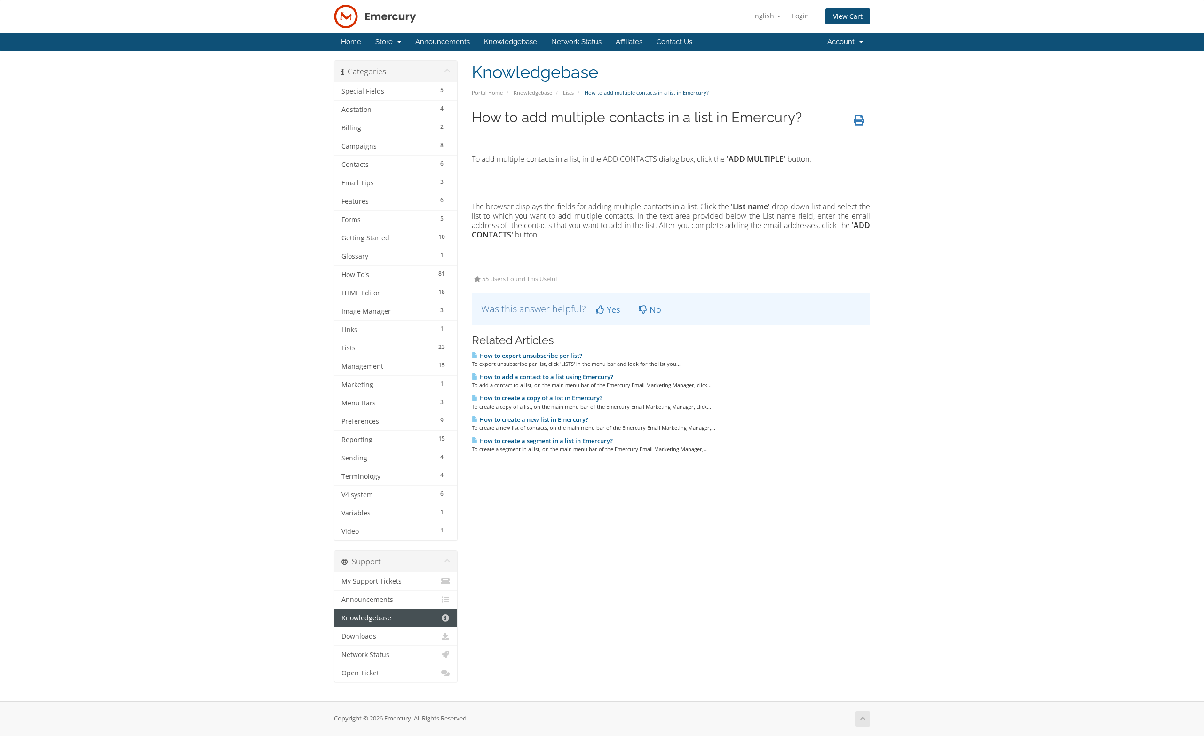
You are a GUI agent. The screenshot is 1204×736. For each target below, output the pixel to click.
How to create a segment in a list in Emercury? (545, 440)
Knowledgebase (510, 42)
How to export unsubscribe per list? (530, 355)
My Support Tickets (371, 581)
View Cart (848, 16)
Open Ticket (360, 673)
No (654, 309)
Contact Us (674, 42)
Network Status (576, 42)
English (763, 15)
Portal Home (487, 92)
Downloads (358, 636)
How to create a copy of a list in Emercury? (540, 398)
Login (800, 15)
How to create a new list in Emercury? (533, 419)
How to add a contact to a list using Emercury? (545, 376)
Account (842, 42)
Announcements (442, 42)
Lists (568, 92)
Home (351, 42)
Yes (612, 309)
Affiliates (629, 42)
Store (385, 42)
